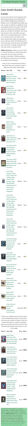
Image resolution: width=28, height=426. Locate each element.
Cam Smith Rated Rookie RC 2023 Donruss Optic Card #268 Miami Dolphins (12, 373)
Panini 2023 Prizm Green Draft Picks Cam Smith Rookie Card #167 (11, 296)
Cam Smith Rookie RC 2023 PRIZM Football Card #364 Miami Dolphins (11, 256)
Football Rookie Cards (14, 1)
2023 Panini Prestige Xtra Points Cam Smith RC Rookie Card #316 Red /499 (11, 90)
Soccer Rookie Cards (17, 424)
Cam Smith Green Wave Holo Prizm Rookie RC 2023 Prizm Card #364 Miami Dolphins (12, 361)
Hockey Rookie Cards (6, 424)
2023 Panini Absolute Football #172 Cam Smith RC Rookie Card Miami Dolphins (11, 78)
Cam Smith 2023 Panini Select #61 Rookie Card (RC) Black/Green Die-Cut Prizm (11, 163)
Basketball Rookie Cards (7, 423)
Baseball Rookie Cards (18, 423)
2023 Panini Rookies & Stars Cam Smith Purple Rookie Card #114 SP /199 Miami (12, 339)
